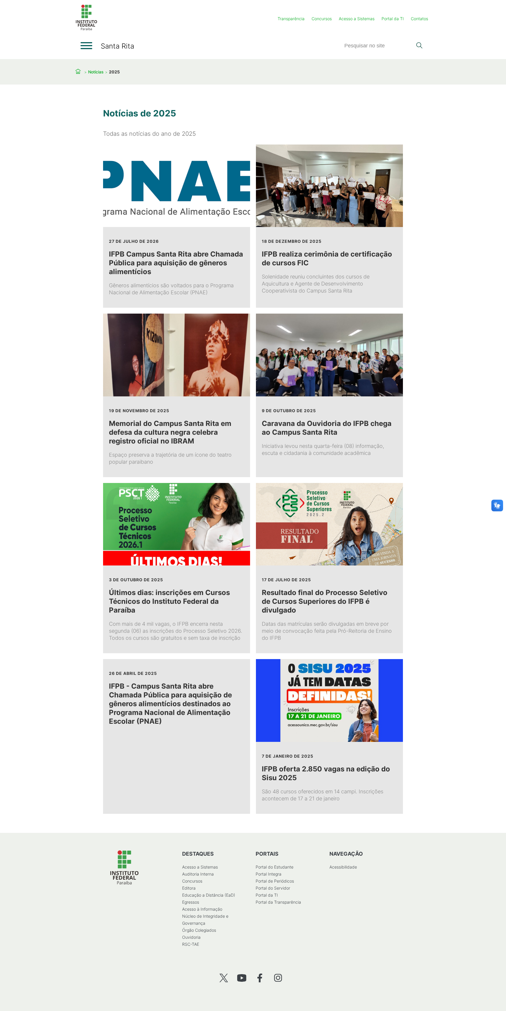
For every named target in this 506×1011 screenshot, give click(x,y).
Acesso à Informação (202, 909)
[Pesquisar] (419, 46)
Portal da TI (393, 18)
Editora (189, 888)
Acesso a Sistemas (357, 18)
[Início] (86, 29)
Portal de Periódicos (275, 880)
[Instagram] (278, 978)
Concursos (322, 18)
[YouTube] (242, 978)
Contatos (419, 18)
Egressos (190, 902)
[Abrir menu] (86, 45)
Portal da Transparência (278, 902)
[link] (176, 226)
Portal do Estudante (274, 866)
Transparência (291, 18)
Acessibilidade (343, 866)
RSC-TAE (190, 944)
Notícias (96, 71)
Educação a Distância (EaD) (208, 895)
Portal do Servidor (273, 888)
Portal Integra (268, 873)
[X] (223, 978)
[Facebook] (260, 978)
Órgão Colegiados (199, 930)
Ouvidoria (191, 937)
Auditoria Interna (198, 873)
